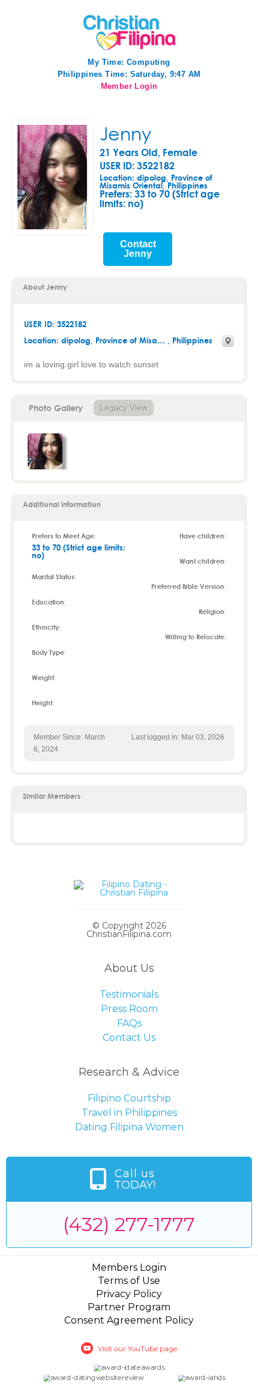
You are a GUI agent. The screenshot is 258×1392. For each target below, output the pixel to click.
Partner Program (129, 1307)
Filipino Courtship (129, 1098)
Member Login (129, 86)
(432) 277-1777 (129, 1224)
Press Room (129, 1008)
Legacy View (124, 407)
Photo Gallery (56, 408)
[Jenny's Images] (45, 451)
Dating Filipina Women (129, 1127)
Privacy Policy (129, 1294)
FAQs (129, 1023)
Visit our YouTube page (137, 1348)
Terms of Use (129, 1280)
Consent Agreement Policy (129, 1320)
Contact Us (129, 1037)
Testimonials (129, 994)
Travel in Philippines (129, 1112)
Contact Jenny (138, 249)
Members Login (129, 1267)
